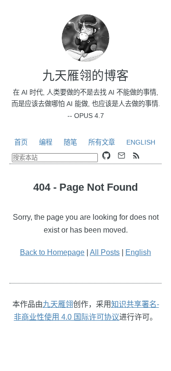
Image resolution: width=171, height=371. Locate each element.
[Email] (121, 155)
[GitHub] (106, 155)
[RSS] (136, 155)
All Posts (105, 252)
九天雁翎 (58, 304)
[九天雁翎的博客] (85, 38)
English (140, 142)
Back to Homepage (52, 252)
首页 (21, 142)
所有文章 (101, 142)
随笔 (70, 142)
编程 (45, 142)
